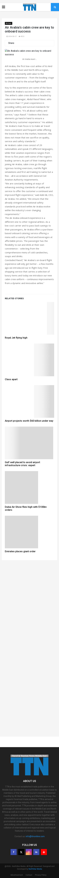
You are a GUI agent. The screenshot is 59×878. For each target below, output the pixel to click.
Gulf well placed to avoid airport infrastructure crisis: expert (22, 464)
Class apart (11, 379)
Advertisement (16, 875)
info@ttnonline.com (35, 836)
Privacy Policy (40, 875)
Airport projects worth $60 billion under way (29, 420)
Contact (29, 875)
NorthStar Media (35, 869)
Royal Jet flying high (16, 337)
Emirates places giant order (20, 551)
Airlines (8, 23)
